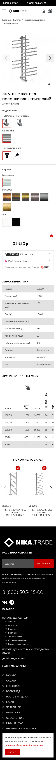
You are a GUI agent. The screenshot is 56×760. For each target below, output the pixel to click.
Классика (12, 629)
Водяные (12, 633)
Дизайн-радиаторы (13, 658)
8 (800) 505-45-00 (22, 592)
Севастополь (15, 717)
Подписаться (43, 563)
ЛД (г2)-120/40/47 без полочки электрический (15, 512)
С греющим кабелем (17, 640)
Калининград (14, 723)
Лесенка (12, 621)
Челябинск (13, 707)
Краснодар (13, 686)
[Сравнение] (50, 11)
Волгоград (13, 691)
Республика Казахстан (21, 728)
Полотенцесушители (34, 19)
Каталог (17, 19)
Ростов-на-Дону (17, 696)
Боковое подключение (18, 644)
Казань (10, 701)
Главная (6, 19)
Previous (5, 487)
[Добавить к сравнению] (18, 468)
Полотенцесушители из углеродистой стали (25, 651)
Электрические (10, 23)
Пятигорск (13, 712)
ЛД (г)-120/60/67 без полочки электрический (41, 512)
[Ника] (28, 541)
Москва (11, 675)
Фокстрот (12, 625)
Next (51, 487)
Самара (11, 680)
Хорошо (12, 752)
